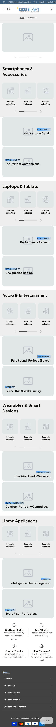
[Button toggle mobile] (4, 9)
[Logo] (28, 9)
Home (22, 17)
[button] (9, 9)
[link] (10, 95)
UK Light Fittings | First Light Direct (31, 718)
